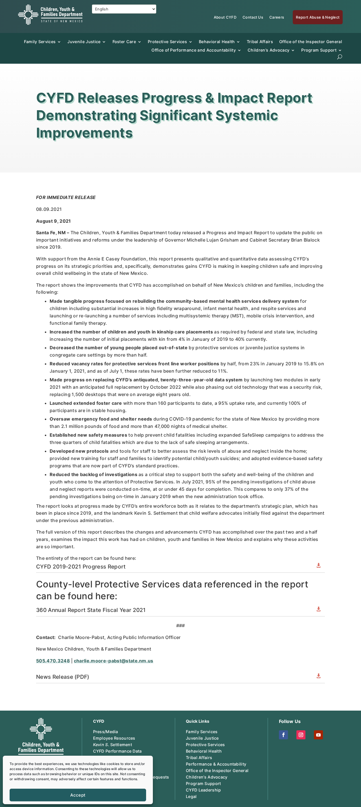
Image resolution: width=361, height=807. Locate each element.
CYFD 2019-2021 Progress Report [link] (81, 566)
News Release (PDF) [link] (62, 676)
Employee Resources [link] (114, 738)
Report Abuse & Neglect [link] (318, 17)
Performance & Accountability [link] (216, 764)
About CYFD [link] (225, 17)
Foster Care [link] (124, 41)
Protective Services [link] (167, 41)
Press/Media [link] (105, 731)
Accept (78, 795)
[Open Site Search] (339, 56)
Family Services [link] (40, 41)
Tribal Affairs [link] (260, 41)
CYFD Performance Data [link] (117, 751)
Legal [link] (191, 796)
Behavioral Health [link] (217, 41)
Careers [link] (276, 17)
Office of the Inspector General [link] (310, 41)
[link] (50, 23)
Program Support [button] (318, 50)
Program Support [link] (203, 783)
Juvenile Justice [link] (83, 41)
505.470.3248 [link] (53, 661)
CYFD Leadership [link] (203, 790)
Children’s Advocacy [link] (268, 50)
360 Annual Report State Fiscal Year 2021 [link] (91, 610)
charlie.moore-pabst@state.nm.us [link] (113, 661)
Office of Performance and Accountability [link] (193, 50)
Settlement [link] (112, 744)
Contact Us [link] (253, 17)
